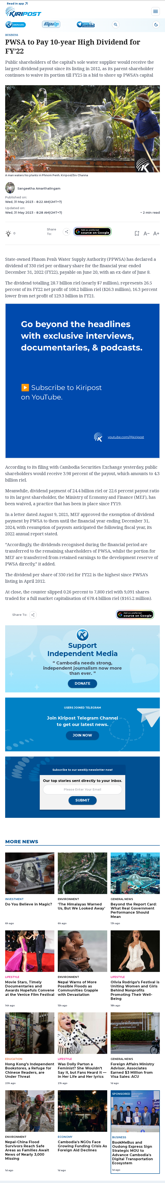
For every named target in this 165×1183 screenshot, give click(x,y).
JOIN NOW (82, 735)
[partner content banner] (82, 381)
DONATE (82, 683)
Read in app (15, 3)
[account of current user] (115, 24)
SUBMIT (82, 800)
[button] (137, 233)
